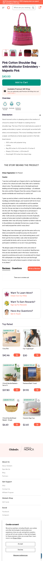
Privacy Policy (17, 538)
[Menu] (3, 8)
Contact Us (6, 489)
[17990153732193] (17, 355)
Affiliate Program (8, 493)
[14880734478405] (17, 389)
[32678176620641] (37, 355)
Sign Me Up (6, 469)
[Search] (33, 8)
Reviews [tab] (6, 268)
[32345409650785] (37, 389)
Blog (3, 473)
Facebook (5, 512)
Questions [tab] (17, 268)
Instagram (5, 515)
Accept (20, 544)
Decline (20, 550)
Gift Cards (5, 502)
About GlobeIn (7, 466)
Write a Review (34, 269)
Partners (5, 476)
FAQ (3, 486)
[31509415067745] (37, 424)
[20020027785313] (17, 424)
